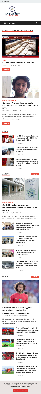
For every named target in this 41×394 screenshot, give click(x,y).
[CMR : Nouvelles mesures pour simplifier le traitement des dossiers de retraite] (20, 179)
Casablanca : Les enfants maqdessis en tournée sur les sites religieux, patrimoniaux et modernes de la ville (27, 226)
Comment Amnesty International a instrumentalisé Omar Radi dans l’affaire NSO (20, 105)
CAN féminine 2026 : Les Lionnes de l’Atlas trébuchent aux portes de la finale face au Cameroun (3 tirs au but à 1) (27, 356)
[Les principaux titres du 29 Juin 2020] (20, 46)
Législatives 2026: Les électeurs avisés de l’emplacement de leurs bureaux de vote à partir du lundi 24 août (27, 162)
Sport (8, 305)
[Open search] (36, 23)
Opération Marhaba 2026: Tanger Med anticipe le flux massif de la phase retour (27, 149)
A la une (4, 100)
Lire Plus (5, 69)
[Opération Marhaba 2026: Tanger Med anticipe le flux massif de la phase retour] (8, 148)
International (12, 100)
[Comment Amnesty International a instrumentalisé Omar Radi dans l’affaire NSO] (20, 87)
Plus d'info (17, 390)
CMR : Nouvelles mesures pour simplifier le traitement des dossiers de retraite (19, 207)
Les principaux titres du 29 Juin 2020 (18, 62)
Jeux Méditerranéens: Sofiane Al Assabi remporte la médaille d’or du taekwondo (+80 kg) (27, 138)
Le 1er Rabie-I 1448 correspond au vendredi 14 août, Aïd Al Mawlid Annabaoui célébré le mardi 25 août (26, 239)
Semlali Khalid (16, 65)
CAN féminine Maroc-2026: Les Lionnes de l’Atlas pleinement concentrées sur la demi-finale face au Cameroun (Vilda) (26, 369)
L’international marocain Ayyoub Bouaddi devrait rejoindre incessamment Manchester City (17, 310)
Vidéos (4, 60)
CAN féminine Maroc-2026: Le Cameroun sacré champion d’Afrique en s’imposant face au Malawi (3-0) (26, 342)
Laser (4, 305)
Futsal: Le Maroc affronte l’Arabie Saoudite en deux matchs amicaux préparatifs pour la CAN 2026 (27, 330)
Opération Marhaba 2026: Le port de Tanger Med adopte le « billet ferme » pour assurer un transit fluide (27, 264)
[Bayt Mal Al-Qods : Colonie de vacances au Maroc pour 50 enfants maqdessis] (8, 250)
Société (10, 202)
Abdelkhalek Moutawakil (19, 111)
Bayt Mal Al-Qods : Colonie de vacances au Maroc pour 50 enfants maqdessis (26, 252)
